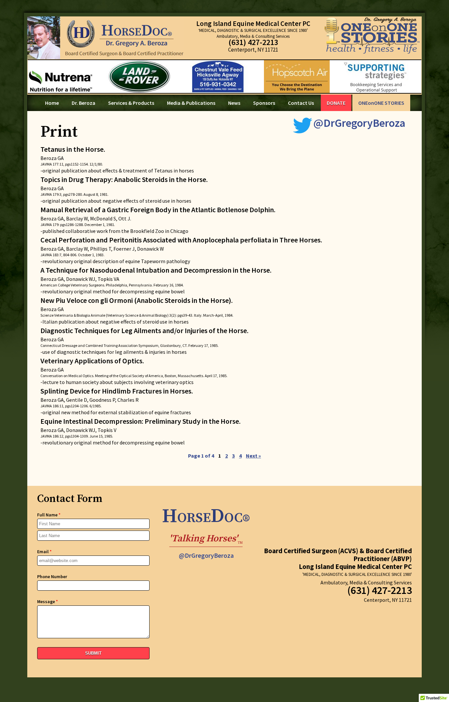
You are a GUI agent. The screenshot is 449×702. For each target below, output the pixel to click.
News (234, 103)
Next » (253, 455)
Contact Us (301, 103)
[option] (224, 76)
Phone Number (52, 576)
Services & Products (131, 103)
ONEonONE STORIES (381, 103)
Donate (336, 103)
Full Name (48, 515)
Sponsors (264, 103)
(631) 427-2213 (253, 42)
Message (47, 601)
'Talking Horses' (206, 540)
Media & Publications (191, 103)
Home (52, 103)
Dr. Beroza (83, 103)
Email (44, 552)
